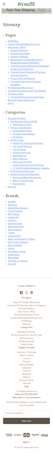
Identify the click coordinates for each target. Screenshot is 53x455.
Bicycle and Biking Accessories (27, 177)
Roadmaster (14, 254)
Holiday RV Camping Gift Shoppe (28, 143)
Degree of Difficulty (19, 57)
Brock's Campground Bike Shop (24, 174)
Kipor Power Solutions (18, 242)
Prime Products (15, 211)
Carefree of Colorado (18, 261)
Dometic (26, 361)
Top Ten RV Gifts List (22, 146)
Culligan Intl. (13, 217)
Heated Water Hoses (22, 131)
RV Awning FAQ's (16, 94)
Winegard (12, 205)
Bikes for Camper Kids (23, 180)
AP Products (14, 214)
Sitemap (26, 324)
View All (26, 383)
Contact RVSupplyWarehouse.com (24, 44)
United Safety (14, 236)
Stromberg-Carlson (17, 251)
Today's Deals (26, 344)
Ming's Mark (13, 258)
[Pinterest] (31, 292)
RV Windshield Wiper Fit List (20, 88)
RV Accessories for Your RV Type (26, 335)
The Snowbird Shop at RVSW (23, 121)
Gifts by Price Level (21, 152)
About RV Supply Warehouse (21, 100)
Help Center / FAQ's (17, 47)
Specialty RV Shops (17, 118)
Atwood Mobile (15, 245)
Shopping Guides (26, 341)
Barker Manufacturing (18, 208)
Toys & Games (19, 149)
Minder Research (16, 227)
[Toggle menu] (4, 4)
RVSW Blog (13, 41)
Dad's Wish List (19, 156)
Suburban (26, 368)
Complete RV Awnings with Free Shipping (27, 91)
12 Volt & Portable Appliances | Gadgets (31, 168)
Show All (12, 187)
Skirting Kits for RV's (22, 124)
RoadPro (12, 202)
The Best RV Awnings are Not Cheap (27, 97)
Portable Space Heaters (24, 134)
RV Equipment (26, 338)
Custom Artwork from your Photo (28, 165)
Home (11, 103)
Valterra (26, 377)
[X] (26, 292)
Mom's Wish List (20, 159)
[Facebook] (21, 292)
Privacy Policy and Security (22, 78)
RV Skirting (18, 137)
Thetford (12, 220)
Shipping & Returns (19, 50)
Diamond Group (15, 223)
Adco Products (15, 230)
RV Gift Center (17, 140)
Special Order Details (20, 53)
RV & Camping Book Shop (22, 171)
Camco (11, 248)
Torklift (11, 233)
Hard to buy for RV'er (22, 162)
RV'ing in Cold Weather (20, 128)
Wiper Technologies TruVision (21, 239)
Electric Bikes (19, 184)
